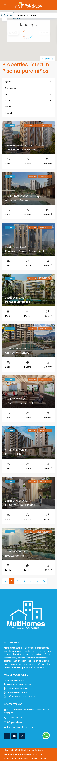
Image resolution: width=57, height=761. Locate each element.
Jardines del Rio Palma (20, 149)
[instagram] (22, 736)
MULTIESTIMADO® (15, 680)
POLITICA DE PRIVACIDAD (16, 758)
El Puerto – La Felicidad (20, 505)
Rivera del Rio (14, 454)
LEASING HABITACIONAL (18, 692)
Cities (7, 100)
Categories (10, 88)
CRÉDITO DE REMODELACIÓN (21, 696)
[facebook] (7, 736)
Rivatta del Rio (14, 555)
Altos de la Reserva (17, 200)
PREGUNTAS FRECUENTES (19, 684)
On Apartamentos (17, 352)
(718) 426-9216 (14, 718)
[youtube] (14, 736)
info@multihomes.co (16, 722)
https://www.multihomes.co (20, 727)
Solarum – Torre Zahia (19, 403)
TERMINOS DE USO (38, 758)
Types (8, 81)
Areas (8, 106)
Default (8, 113)
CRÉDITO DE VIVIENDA (17, 688)
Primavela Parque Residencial (24, 251)
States (8, 94)
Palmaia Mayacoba (18, 302)
